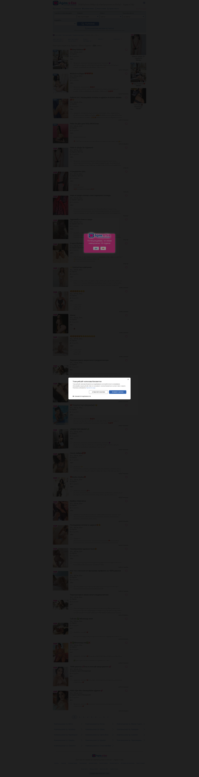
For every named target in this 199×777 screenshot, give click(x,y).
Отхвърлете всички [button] (98, 392)
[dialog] (99, 388)
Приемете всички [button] (117, 392)
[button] (82, 396)
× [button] (128, 379)
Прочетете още (90, 388)
